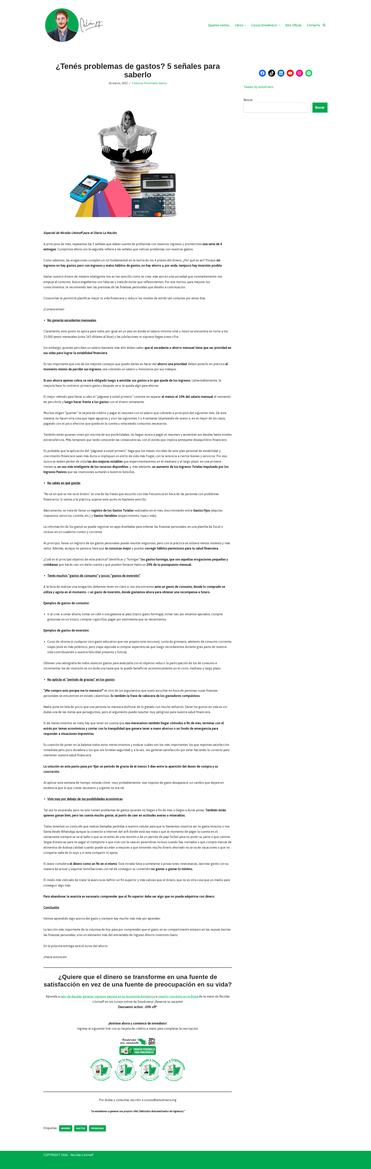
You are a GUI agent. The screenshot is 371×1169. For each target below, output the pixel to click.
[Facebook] (262, 73)
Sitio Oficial (293, 25)
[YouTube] (290, 73)
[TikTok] (271, 73)
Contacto (313, 25)
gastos (80, 1128)
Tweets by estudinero (258, 87)
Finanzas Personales (144, 83)
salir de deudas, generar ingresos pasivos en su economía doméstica (107, 996)
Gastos (163, 83)
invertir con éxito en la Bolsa (178, 996)
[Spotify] (308, 73)
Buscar (248, 100)
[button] (245, 25)
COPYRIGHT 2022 (55, 1164)
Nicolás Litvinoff (98, 1164)
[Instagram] (299, 73)
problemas (97, 1128)
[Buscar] (324, 25)
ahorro (65, 1128)
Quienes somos (218, 25)
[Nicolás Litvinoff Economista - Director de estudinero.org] (73, 25)
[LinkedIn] (280, 73)
